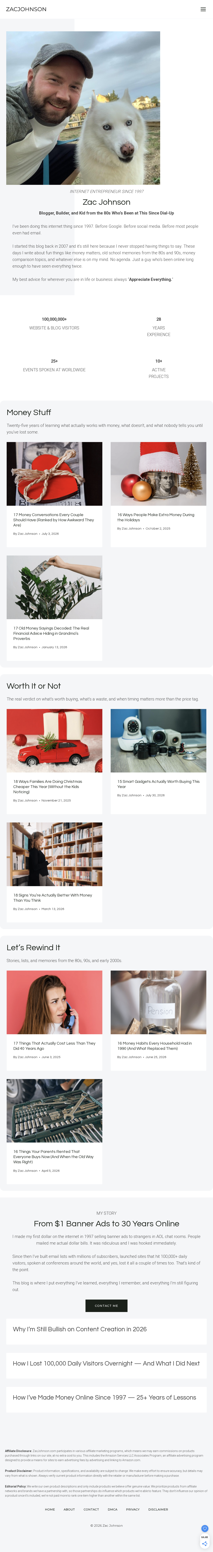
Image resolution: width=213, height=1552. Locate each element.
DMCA (112, 1509)
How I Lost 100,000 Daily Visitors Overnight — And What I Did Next (106, 1363)
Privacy (133, 1509)
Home (50, 1509)
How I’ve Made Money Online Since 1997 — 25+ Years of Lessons (104, 1397)
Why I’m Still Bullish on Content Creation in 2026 (80, 1329)
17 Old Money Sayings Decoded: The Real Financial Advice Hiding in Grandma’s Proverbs (51, 633)
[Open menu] (203, 9)
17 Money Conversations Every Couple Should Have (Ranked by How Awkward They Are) (53, 520)
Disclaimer (158, 1509)
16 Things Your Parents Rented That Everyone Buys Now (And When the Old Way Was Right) (53, 1157)
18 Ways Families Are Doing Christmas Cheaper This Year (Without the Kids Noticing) (47, 787)
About (69, 1509)
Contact (91, 1509)
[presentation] (54, 474)
